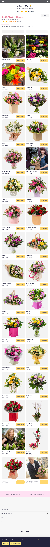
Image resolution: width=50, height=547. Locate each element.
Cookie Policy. (41, 539)
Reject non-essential (15, 543)
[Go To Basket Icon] (48, 2)
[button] (3, 1)
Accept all (5, 543)
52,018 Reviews (31, 11)
